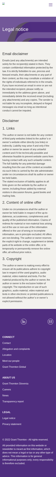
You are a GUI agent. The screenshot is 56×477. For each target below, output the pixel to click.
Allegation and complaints (16, 349)
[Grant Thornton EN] (16, 6)
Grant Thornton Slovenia (15, 383)
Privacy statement (11, 424)
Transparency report (13, 401)
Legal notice (8, 418)
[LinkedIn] (24, 321)
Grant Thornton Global (14, 367)
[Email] (50, 321)
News (5, 395)
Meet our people (11, 361)
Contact (6, 343)
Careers (6, 389)
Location (6, 355)
